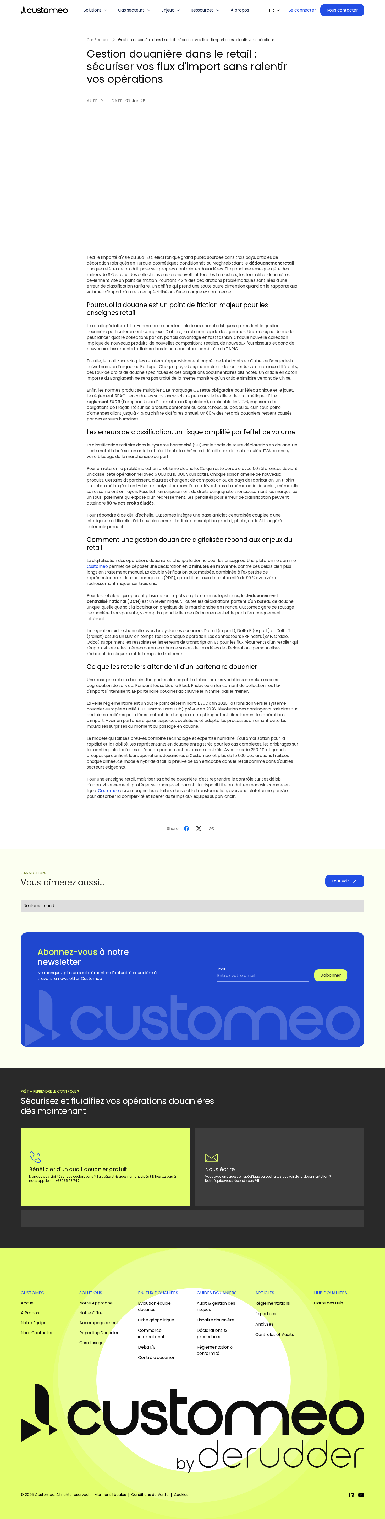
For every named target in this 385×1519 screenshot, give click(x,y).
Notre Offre (91, 1313)
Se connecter (302, 10)
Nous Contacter (37, 1333)
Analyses (264, 1324)
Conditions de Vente (150, 1494)
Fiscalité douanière (215, 1320)
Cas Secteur (98, 39)
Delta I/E (146, 1347)
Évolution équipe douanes (154, 1306)
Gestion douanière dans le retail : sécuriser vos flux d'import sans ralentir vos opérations (196, 39)
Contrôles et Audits (274, 1335)
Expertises (265, 1314)
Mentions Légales (110, 1494)
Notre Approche (95, 1303)
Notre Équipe (34, 1323)
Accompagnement (98, 1323)
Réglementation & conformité (215, 1350)
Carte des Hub (328, 1303)
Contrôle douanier (156, 1358)
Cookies (181, 1494)
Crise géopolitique (156, 1320)
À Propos (30, 1313)
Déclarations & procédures (212, 1333)
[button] (96, 10)
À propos (239, 10)
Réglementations (272, 1303)
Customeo (97, 566)
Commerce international (151, 1333)
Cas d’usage (91, 1343)
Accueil (28, 1303)
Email (221, 969)
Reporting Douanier (99, 1333)
